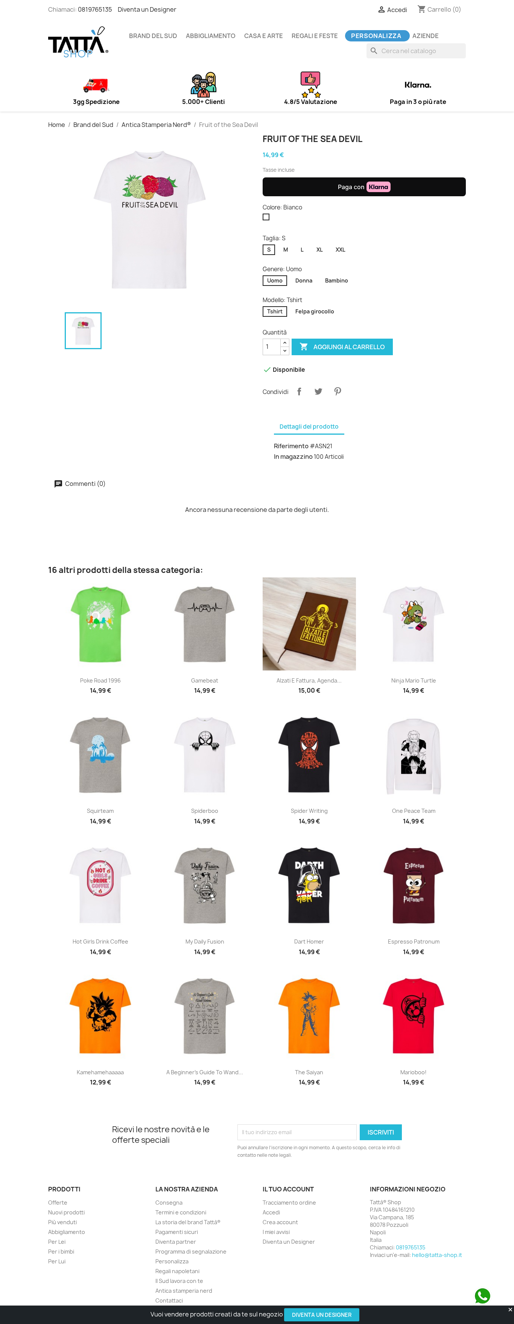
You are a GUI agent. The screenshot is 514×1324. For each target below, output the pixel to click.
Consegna (168, 1202)
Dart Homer (309, 941)
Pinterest (337, 391)
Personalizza (376, 36)
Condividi (299, 391)
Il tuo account (288, 1189)
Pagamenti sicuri (176, 1231)
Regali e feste (315, 36)
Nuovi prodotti (66, 1212)
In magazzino (293, 456)
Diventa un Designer (321, 1314)
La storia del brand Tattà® (188, 1222)
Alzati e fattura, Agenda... (309, 680)
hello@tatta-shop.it (437, 1254)
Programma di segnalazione (191, 1251)
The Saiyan (309, 1072)
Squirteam (100, 810)
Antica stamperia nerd (183, 1290)
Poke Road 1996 (100, 680)
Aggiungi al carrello (342, 346)
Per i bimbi (61, 1251)
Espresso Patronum (413, 941)
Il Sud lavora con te (179, 1280)
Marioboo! (413, 1072)
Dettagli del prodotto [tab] (309, 427)
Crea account (280, 1222)
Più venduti (62, 1222)
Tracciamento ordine (289, 1202)
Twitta (318, 391)
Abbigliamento (211, 36)
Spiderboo (204, 810)
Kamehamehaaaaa (100, 1072)
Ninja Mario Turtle (413, 680)
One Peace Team (413, 810)
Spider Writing (309, 810)
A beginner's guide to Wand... (204, 1072)
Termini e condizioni (180, 1212)
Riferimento (291, 446)
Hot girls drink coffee (100, 941)
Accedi (271, 1212)
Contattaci (169, 1300)
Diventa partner (175, 1241)
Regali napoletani (177, 1271)
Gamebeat (204, 680)
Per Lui (56, 1261)
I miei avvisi (276, 1231)
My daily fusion (205, 941)
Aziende (425, 36)
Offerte (57, 1202)
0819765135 (95, 9)
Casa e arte (263, 36)
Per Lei (56, 1241)
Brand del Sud (153, 36)
